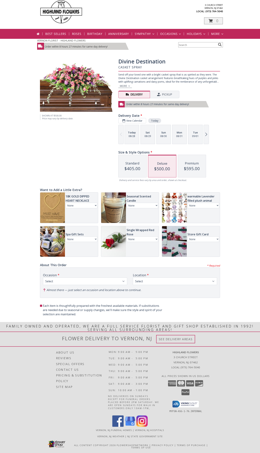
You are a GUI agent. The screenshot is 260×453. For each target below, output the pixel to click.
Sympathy (143, 34)
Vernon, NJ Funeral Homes (114, 430)
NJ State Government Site (145, 436)
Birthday (94, 34)
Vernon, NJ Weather (110, 436)
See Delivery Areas (176, 339)
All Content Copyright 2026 (95, 445)
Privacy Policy (163, 445)
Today (154, 120)
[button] (213, 20)
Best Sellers (55, 34)
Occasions (168, 34)
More (215, 34)
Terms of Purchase (191, 445)
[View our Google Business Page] (130, 425)
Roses (76, 34)
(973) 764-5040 (214, 11)
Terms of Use (141, 447)
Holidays (194, 34)
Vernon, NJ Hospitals (149, 430)
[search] (220, 45)
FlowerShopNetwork (132, 445)
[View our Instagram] (142, 425)
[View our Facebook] (118, 425)
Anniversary (118, 34)
